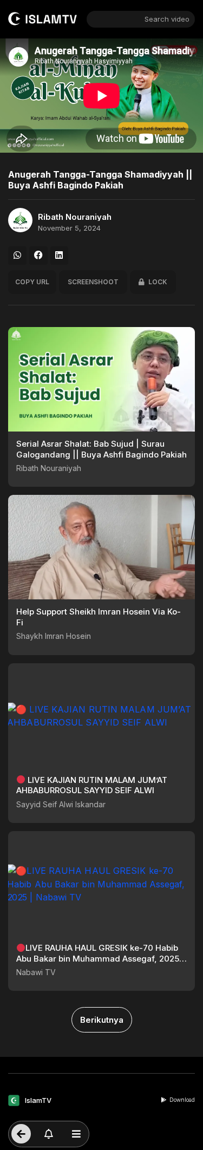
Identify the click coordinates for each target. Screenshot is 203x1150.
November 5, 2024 (69, 228)
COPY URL (32, 282)
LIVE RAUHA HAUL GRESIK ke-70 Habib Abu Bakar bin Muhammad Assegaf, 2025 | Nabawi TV (100, 958)
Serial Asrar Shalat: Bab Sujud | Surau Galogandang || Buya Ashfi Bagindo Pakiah (101, 449)
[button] (17, 255)
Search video (167, 19)
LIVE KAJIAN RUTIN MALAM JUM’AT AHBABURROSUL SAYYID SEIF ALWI (91, 785)
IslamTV (38, 1100)
